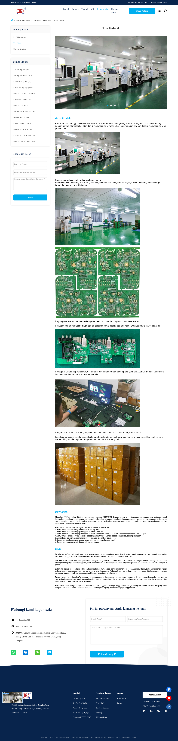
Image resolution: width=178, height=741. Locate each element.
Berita (119, 703)
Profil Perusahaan (19, 37)
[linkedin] (169, 707)
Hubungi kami (115, 11)
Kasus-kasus (121, 699)
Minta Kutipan (142, 11)
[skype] (29, 654)
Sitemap (99, 713)
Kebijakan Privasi (47, 737)
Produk (75, 9)
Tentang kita (102, 9)
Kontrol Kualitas (19, 49)
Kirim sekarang (105, 654)
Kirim (30, 197)
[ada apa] (17, 654)
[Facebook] (169, 690)
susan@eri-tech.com (24, 626)
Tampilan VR (87, 9)
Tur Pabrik (17, 43)
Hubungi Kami (101, 717)
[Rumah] (21, 11)
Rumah (66, 9)
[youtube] (169, 698)
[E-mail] (53, 654)
